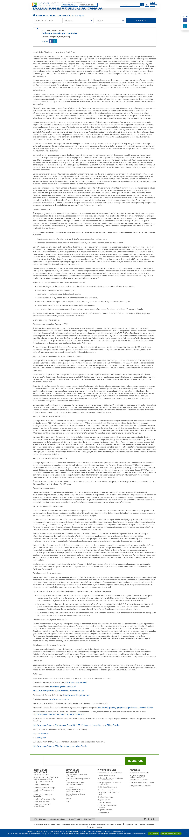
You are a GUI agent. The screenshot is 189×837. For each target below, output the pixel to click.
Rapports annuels (104, 800)
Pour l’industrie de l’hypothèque (44, 787)
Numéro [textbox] (69, 20)
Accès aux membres (86, 5)
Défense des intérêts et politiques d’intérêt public (110, 783)
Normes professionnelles (107, 776)
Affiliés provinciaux (69, 5)
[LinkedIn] (154, 819)
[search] (130, 5)
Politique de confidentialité (170, 833)
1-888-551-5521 (75, 819)
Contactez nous (103, 813)
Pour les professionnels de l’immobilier (42, 795)
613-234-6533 (89, 819)
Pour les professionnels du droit (44, 799)
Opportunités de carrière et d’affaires (75, 795)
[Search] (142, 4)
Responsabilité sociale (105, 810)
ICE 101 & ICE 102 (72, 787)
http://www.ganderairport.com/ (63, 686)
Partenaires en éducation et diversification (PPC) (75, 790)
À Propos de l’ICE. (130, 824)
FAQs (67, 801)
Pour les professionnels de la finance (43, 791)
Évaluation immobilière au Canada (142, 783)
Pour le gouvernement (41, 802)
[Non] (186, 833)
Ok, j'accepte (153, 833)
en (147, 5)
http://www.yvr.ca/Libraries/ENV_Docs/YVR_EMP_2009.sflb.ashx (58, 714)
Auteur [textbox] (99, 20)
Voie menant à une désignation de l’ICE (78, 779)
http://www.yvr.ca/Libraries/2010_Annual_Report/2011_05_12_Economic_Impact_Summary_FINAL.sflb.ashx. (76, 725)
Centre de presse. (146, 824)
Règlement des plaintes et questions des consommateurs (110, 779)
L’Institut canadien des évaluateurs (110, 773)
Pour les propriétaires (41, 785)
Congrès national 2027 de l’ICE (140, 786)
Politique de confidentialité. (109, 824)
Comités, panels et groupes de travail (108, 793)
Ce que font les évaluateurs (43, 782)
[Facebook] (149, 819)
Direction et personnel (105, 797)
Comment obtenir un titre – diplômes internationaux (75, 783)
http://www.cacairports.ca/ (76, 682)
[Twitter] (151, 819)
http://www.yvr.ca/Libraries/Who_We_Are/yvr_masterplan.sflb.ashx (60, 746)
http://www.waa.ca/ (40, 733)
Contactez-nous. (94, 827)
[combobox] (79, 20)
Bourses (69, 799)
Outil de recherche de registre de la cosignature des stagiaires (45, 778)
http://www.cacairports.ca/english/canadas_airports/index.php (58, 691)
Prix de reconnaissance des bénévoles (107, 806)
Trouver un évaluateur (41, 775)
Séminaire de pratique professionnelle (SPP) (137, 776)
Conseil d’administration (106, 790)
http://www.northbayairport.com (76, 695)
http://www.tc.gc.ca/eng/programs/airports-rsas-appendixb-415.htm (125, 707)
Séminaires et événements (139, 773)
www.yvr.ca (41, 737)
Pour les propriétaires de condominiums (42, 805)
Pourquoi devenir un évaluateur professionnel (77, 775)
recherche (136, 761)
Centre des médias (104, 803)
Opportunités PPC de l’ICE (139, 780)
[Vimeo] (145, 819)
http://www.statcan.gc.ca (59, 699)
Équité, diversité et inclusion (107, 787)
